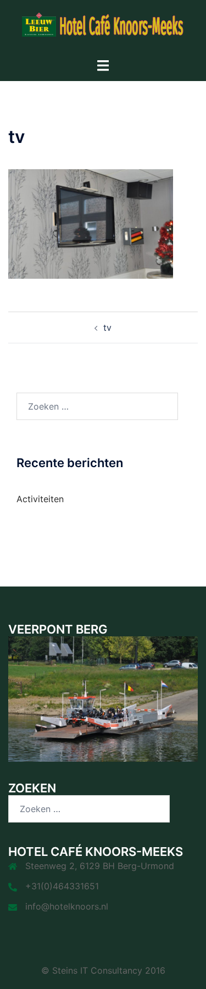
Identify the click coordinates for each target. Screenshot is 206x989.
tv (107, 327)
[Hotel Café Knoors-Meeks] (103, 27)
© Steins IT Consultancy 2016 (103, 970)
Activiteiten (40, 498)
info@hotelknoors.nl (66, 906)
